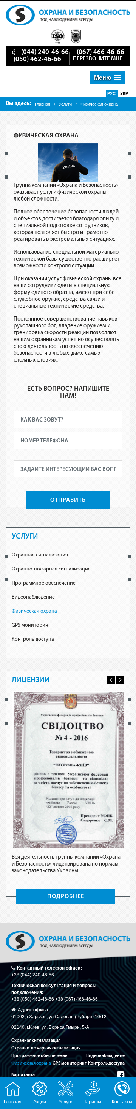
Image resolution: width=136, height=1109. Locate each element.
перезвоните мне (97, 59)
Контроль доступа (33, 639)
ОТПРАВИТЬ (68, 500)
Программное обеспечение (44, 583)
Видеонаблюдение (33, 597)
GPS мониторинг (31, 625)
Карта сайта (23, 1075)
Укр (124, 93)
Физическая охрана (34, 611)
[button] (107, 77)
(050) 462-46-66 (37, 59)
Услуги (65, 104)
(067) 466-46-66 (100, 52)
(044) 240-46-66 (45, 52)
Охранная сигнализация (40, 555)
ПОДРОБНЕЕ (65, 897)
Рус (112, 93)
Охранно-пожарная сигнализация (51, 569)
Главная (42, 104)
